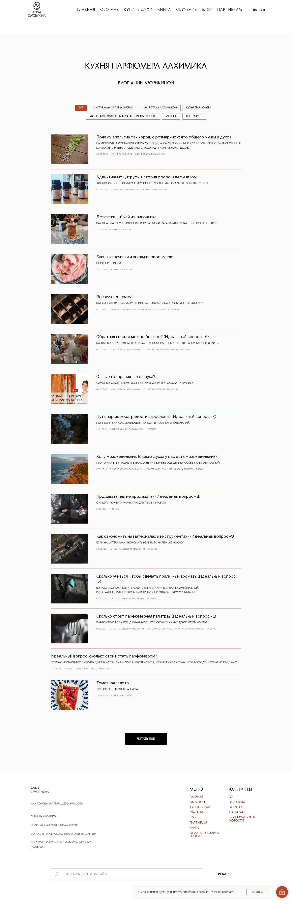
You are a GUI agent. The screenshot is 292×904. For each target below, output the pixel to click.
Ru (255, 9)
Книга (164, 10)
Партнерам (229, 10)
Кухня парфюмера (198, 107)
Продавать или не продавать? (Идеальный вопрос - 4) (148, 496)
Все (81, 107)
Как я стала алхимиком (160, 107)
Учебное (171, 116)
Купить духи (138, 10)
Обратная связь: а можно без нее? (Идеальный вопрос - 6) (152, 336)
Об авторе (198, 802)
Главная (86, 10)
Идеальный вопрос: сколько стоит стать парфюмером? (104, 656)
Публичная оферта (43, 816)
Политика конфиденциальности (54, 825)
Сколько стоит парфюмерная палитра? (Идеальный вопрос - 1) (156, 616)
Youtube (236, 807)
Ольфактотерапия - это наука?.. (126, 376)
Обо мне (109, 10)
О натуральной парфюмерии (113, 107)
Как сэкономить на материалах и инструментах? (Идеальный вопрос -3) (165, 536)
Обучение (186, 10)
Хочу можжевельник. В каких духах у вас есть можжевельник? (156, 456)
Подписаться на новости (242, 819)
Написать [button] (237, 812)
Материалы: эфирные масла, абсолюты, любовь (123, 116)
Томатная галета (112, 683)
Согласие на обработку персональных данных (63, 833)
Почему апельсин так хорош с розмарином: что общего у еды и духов (164, 137)
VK (231, 797)
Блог (207, 10)
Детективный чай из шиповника (126, 217)
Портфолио (194, 116)
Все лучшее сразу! (114, 296)
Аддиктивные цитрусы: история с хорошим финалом (146, 177)
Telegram (237, 802)
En (263, 9)
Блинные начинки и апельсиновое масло (134, 256)
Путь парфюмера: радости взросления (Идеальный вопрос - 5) (156, 416)
